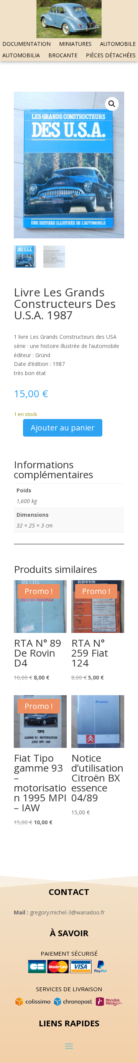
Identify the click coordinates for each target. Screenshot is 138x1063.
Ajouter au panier (63, 427)
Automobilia (21, 56)
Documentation (26, 44)
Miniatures (75, 44)
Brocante (62, 56)
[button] (112, 104)
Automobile (118, 44)
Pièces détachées (111, 56)
